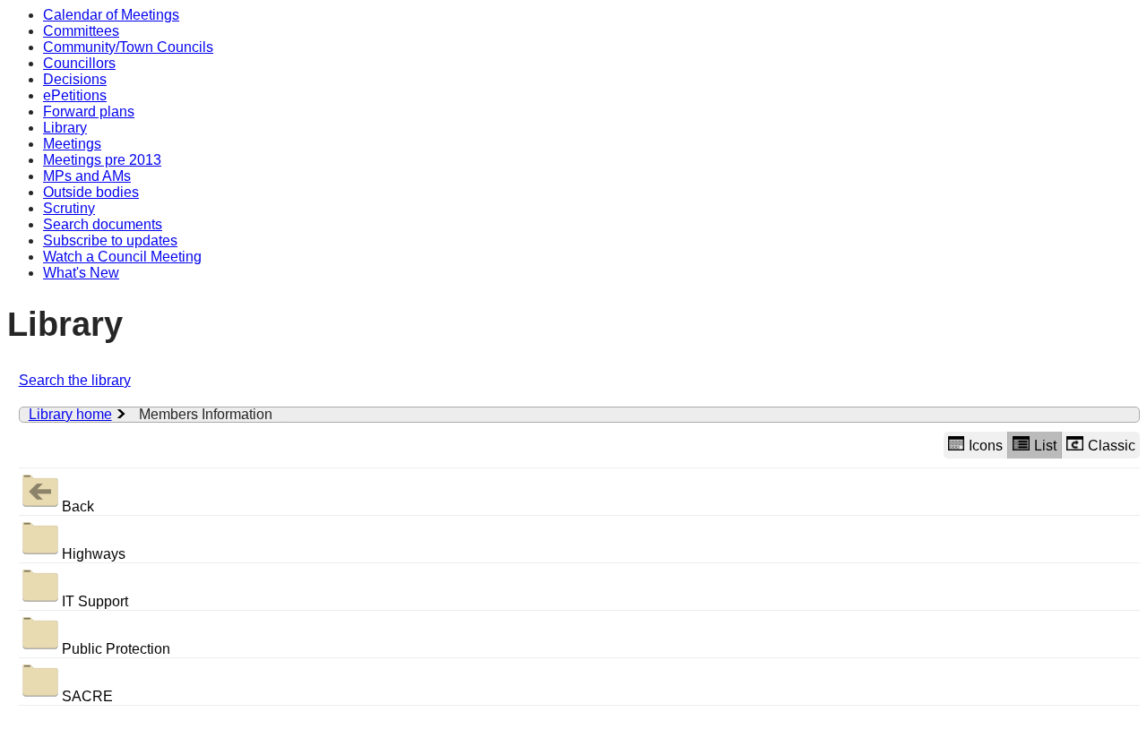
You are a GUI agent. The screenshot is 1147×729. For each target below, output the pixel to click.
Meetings (72, 143)
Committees (81, 31)
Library (65, 127)
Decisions (75, 79)
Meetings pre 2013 (102, 159)
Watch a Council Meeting (122, 256)
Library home (70, 414)
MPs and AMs (87, 176)
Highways (93, 554)
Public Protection (116, 648)
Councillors (79, 63)
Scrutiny (69, 208)
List (1045, 445)
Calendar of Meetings (111, 14)
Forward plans (88, 111)
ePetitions (75, 95)
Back (78, 506)
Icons (986, 445)
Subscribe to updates (110, 240)
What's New (81, 272)
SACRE (87, 696)
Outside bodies (91, 192)
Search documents (102, 224)
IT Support (95, 601)
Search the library (75, 380)
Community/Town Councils (128, 47)
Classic (1111, 445)
